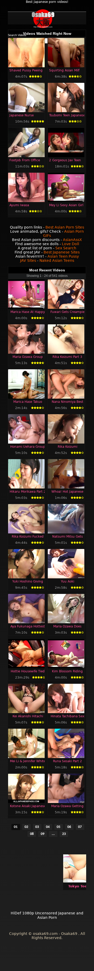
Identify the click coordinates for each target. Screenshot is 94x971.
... (53, 834)
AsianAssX (72, 240)
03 (37, 827)
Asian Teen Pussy (63, 256)
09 (42, 834)
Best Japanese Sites (62, 252)
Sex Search (65, 248)
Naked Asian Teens (56, 260)
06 (69, 827)
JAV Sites (28, 260)
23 (64, 834)
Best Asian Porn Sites (64, 227)
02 (26, 827)
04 (48, 827)
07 (80, 827)
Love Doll (70, 244)
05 (58, 827)
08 (32, 834)
